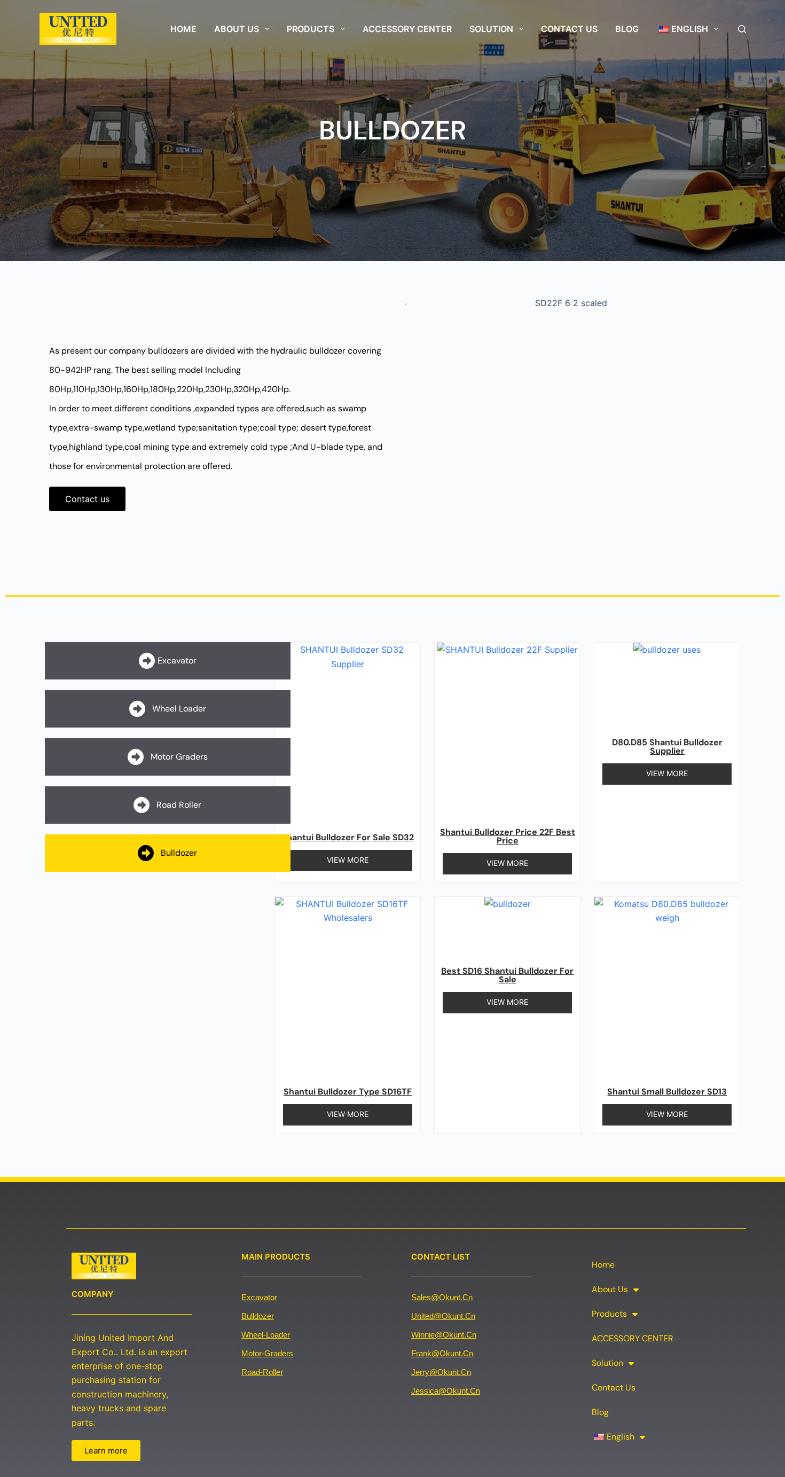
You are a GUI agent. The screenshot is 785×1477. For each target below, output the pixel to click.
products (310, 29)
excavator (259, 1297)
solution (491, 29)
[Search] (742, 29)
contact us (569, 29)
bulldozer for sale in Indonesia (181, 1162)
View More (347, 859)
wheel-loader (265, 1334)
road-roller (262, 1372)
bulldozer (257, 1315)
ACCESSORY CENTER (407, 29)
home (183, 29)
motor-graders (267, 1353)
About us (236, 29)
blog (627, 29)
